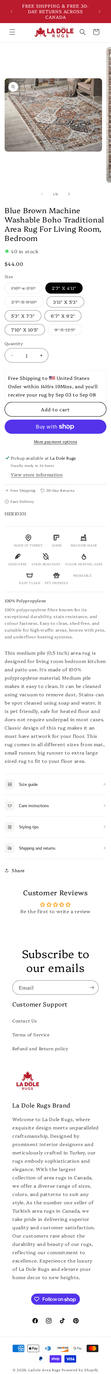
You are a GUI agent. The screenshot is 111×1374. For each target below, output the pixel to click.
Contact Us (24, 1021)
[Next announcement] (99, 11)
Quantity (14, 343)
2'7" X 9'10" (27, 303)
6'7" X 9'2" (63, 316)
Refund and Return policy (40, 1048)
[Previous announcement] (11, 11)
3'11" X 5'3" (65, 302)
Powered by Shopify (80, 1370)
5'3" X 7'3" (23, 316)
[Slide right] (69, 194)
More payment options (55, 441)
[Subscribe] (91, 987)
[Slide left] (42, 194)
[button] (12, 32)
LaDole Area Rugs (44, 1370)
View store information (37, 474)
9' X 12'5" (68, 330)
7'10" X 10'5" (25, 330)
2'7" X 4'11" (64, 288)
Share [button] (18, 870)
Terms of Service (31, 1034)
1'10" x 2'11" (26, 289)
